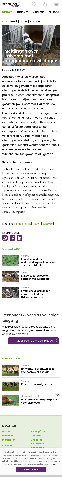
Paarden (36, 435)
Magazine (8, 435)
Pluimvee (55, 12)
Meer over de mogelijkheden (35, 341)
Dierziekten (8, 439)
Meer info (53, 464)
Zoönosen (37, 439)
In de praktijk (23, 223)
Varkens (38, 12)
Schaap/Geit (38, 431)
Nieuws (7, 12)
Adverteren (37, 443)
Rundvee (22, 12)
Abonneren (37, 447)
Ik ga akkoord (31, 469)
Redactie (7, 70)
